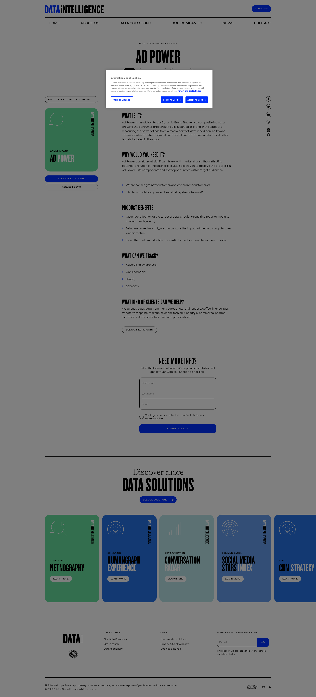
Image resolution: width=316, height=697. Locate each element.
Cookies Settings (121, 99)
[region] (159, 89)
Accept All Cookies (196, 99)
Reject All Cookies (172, 99)
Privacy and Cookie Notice (189, 91)
